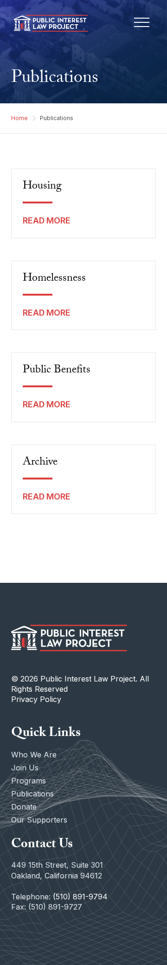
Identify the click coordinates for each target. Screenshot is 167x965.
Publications (32, 793)
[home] (48, 23)
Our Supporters (39, 819)
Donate (24, 806)
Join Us (25, 767)
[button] (142, 23)
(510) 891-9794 (80, 896)
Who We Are (34, 754)
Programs (28, 780)
